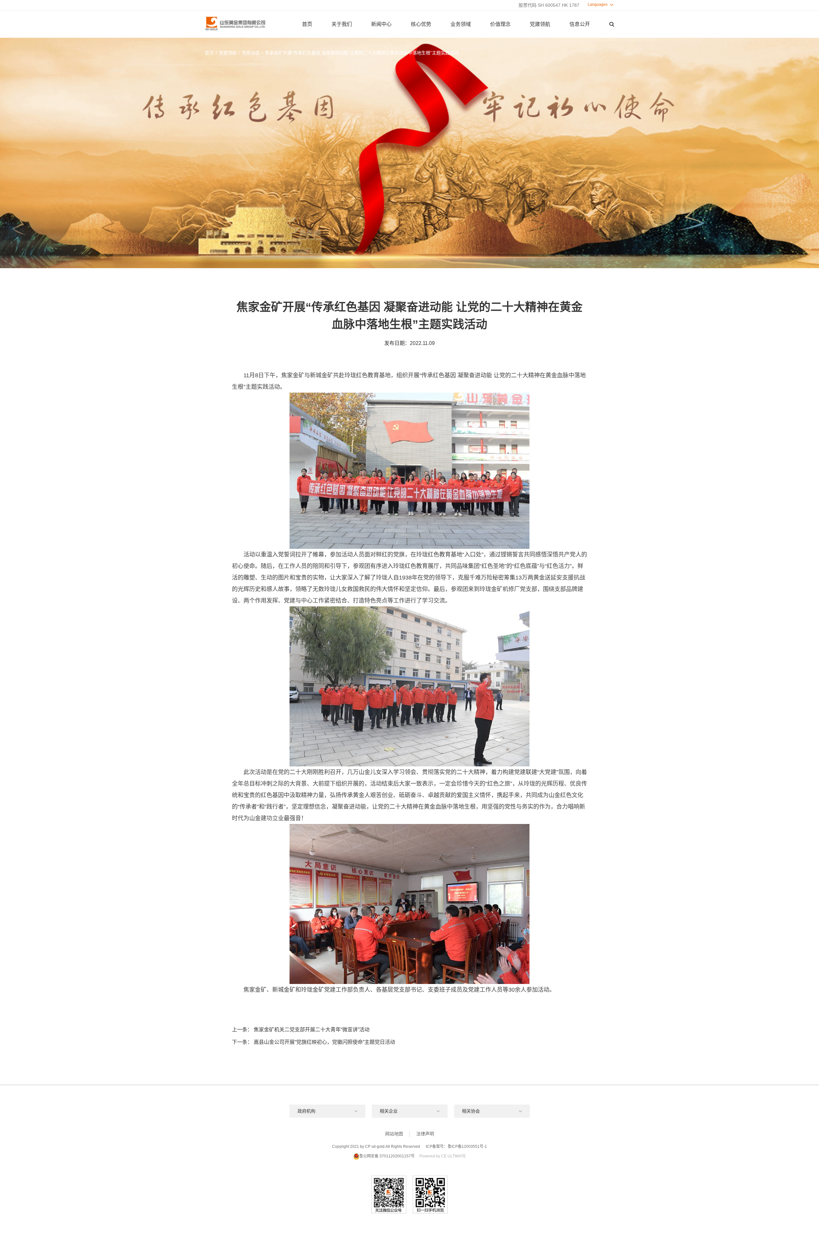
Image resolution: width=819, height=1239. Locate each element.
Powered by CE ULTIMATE (442, 1156)
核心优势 (421, 24)
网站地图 (394, 1133)
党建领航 (540, 24)
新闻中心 (381, 24)
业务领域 (460, 24)
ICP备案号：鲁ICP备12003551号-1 (456, 1146)
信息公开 (579, 24)
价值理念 (500, 24)
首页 (307, 24)
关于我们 (341, 24)
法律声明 (425, 1133)
